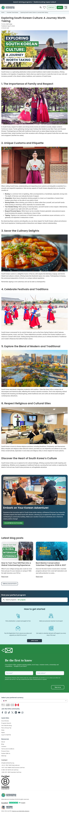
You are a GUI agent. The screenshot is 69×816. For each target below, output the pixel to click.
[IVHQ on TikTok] (9, 712)
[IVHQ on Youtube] (19, 712)
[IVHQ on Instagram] (6, 712)
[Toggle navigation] (66, 7)
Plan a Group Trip (6, 728)
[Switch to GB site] (13, 705)
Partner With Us (5, 753)
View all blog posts (10, 584)
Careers (3, 746)
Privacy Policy (5, 751)
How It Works (5, 721)
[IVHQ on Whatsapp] (22, 712)
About (3, 742)
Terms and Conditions (7, 749)
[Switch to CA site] (17, 705)
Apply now (34, 640)
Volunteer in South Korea (13, 523)
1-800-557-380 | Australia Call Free (11, 772)
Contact (51, 7)
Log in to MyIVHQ (6, 735)
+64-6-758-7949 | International (10, 765)
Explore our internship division (20, 811)
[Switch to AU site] (8, 705)
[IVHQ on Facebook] (2, 712)
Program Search (6, 723)
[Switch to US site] (3, 705)
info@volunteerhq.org (7, 763)
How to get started (34, 609)
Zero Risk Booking (6, 725)
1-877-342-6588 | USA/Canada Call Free (13, 767)
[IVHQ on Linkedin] (16, 712)
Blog (2, 744)
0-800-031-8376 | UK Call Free (9, 770)
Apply (60, 7)
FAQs (2, 730)
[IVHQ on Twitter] (12, 712)
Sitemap (3, 756)
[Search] (40, 7)
